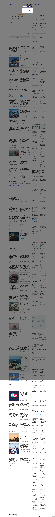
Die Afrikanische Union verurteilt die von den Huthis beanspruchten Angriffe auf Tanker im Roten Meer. (13, 458)
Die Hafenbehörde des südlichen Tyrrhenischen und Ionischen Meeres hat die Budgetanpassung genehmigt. (35, 382)
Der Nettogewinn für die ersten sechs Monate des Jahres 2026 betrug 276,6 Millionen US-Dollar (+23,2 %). (35, 41)
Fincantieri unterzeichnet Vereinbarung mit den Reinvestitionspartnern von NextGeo (43, 420)
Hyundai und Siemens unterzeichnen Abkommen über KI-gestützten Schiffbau (24, 446)
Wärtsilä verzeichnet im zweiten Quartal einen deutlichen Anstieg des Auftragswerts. (43, 496)
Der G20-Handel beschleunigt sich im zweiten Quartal (13, 70)
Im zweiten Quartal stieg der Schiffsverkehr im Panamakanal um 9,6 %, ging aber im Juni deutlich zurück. (25, 276)
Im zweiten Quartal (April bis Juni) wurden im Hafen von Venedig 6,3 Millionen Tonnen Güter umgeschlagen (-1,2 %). (35, 227)
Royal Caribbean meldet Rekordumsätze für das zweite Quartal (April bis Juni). (14, 405)
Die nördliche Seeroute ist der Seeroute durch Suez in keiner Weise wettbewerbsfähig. (14, 267)
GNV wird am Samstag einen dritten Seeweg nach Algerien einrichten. (35, 262)
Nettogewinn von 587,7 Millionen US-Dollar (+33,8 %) (35, 136)
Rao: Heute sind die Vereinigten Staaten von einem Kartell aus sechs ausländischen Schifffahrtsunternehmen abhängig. (25, 400)
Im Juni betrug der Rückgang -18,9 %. (13, 211)
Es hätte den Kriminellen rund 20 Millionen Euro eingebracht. (42, 85)
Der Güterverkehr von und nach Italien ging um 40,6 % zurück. (35, 194)
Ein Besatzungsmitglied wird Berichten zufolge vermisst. (34, 278)
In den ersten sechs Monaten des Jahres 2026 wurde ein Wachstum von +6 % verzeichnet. (25, 55)
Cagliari (33, 320)
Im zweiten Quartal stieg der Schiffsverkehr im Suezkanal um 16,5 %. (25, 325)
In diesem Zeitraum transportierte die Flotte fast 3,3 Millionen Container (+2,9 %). (13, 321)
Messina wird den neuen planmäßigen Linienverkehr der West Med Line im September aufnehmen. (43, 47)
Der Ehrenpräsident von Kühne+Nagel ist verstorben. (43, 72)
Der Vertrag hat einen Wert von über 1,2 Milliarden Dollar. (35, 510)
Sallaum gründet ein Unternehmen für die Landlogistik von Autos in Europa (35, 116)
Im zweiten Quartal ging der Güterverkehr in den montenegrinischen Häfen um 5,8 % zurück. (35, 190)
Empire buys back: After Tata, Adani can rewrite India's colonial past (42, 349)
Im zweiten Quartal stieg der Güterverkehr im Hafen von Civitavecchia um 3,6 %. (14, 160)
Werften (39, 326)
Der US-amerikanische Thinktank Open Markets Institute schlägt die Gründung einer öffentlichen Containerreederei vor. (25, 395)
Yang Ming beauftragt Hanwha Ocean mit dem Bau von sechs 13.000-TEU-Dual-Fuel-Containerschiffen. (35, 505)
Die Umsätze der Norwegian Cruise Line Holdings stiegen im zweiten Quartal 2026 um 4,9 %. (25, 375)
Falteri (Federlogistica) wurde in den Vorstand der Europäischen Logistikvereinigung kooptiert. (43, 472)
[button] (20, 34)
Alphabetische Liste (43, 127)
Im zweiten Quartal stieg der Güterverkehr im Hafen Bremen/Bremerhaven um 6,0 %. (18, 121)
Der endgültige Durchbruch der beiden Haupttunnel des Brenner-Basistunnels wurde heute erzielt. (43, 401)
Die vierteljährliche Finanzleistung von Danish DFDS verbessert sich (35, 152)
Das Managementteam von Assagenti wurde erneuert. (43, 448)
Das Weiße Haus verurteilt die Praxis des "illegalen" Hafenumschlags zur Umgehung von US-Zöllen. (24, 92)
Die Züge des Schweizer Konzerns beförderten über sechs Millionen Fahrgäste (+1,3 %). (13, 96)
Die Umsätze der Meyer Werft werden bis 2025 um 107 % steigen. (35, 46)
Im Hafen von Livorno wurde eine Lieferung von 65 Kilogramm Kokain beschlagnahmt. (43, 81)
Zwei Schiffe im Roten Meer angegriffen (25, 296)
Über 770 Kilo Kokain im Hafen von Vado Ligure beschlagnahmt (34, 495)
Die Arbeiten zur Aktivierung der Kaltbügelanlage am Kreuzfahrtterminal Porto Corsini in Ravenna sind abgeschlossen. (43, 208)
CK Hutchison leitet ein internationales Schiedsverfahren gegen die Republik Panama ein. (13, 140)
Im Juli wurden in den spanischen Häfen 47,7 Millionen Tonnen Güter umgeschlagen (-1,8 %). (39, 89)
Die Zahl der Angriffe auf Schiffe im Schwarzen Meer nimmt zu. (43, 504)
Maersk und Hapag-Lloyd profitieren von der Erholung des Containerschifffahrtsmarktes (25, 235)
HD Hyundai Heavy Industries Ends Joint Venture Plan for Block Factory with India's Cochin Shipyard (35, 350)
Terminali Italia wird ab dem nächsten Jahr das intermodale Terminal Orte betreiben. (35, 391)
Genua (38, 317)
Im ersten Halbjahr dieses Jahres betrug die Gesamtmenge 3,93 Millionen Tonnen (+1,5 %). (14, 165)
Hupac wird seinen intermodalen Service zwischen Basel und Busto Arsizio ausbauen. (43, 107)
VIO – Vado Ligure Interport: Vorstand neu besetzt (42, 457)
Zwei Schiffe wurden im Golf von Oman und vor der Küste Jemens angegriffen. (24, 257)
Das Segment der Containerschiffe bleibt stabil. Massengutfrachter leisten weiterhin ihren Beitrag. (43, 267)
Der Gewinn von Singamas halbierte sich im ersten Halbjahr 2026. (34, 24)
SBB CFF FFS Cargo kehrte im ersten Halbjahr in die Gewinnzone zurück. (13, 91)
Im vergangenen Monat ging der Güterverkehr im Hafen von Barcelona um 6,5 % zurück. (13, 179)
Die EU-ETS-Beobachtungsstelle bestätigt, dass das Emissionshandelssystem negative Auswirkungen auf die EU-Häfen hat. (25, 360)
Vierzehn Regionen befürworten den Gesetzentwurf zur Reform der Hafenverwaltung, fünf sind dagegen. (42, 439)
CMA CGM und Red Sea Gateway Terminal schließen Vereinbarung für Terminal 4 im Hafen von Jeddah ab (25, 101)
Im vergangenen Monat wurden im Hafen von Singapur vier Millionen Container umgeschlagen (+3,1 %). (24, 161)
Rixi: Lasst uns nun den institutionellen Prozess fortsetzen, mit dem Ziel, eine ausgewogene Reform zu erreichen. (43, 444)
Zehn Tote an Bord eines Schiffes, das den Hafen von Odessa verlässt (42, 509)
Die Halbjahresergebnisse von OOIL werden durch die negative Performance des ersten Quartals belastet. (13, 82)
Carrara (33, 321)
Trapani (43, 320)
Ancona (33, 317)
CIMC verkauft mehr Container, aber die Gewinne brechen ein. (43, 24)
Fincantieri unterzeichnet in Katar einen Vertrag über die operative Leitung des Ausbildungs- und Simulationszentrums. (43, 485)
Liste (38, 323)
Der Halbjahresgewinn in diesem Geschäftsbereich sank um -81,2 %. (43, 28)
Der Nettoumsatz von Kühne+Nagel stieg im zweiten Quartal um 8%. (35, 448)
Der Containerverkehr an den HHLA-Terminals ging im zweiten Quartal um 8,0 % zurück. (43, 153)
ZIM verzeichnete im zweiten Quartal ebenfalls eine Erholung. (25, 151)
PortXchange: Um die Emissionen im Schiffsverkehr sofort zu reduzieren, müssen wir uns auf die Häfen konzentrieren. (14, 414)
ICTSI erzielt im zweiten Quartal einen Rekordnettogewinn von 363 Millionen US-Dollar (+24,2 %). (35, 293)
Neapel (39, 320)
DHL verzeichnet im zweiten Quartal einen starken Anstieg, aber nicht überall (43, 244)
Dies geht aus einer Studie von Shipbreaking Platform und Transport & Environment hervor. (13, 55)
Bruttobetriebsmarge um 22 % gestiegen (25, 319)
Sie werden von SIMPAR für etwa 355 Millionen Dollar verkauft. (43, 434)
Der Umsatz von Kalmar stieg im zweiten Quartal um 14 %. (35, 464)
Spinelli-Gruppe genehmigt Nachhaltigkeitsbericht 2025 (35, 301)
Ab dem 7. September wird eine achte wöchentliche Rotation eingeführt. (43, 111)
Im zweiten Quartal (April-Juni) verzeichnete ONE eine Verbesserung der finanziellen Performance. (14, 315)
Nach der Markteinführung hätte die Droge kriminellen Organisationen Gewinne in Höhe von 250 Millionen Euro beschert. (35, 500)
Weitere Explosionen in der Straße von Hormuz (24, 286)
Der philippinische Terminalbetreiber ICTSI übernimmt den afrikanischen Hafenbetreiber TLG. (18, 41)
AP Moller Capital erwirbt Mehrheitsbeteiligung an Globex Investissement (13, 170)
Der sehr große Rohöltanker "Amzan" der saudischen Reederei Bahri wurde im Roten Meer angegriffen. (14, 107)
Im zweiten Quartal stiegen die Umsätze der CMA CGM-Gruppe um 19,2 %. (24, 405)
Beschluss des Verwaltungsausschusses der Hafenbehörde (35, 433)
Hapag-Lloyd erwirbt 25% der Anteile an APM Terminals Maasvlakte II (25, 140)
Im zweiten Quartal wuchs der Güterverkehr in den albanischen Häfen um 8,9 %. (25, 386)
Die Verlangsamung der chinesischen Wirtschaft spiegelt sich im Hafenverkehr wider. (25, 112)
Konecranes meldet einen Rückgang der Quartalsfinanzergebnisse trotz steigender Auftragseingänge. (35, 438)
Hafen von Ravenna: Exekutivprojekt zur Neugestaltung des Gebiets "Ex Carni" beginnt (43, 97)
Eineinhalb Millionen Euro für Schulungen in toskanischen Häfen (43, 381)
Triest (43, 321)
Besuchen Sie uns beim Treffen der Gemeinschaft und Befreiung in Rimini (35, 97)
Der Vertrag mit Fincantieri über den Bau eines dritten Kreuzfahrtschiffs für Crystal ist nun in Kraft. (13, 288)
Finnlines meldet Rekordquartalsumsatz (43, 301)
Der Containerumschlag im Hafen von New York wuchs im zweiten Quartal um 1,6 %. (35, 282)
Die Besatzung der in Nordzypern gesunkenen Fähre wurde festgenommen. (43, 15)
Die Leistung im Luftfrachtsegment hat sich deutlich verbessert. (35, 452)
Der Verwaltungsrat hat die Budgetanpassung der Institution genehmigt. (35, 375)
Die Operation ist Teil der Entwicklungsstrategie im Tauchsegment (42, 425)
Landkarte (43, 323)
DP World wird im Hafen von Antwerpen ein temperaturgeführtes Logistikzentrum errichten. (43, 255)
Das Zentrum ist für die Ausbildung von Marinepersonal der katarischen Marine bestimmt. (42, 490)
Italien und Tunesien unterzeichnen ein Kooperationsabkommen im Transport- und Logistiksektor (43, 391)
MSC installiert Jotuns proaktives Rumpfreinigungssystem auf (35, 180)
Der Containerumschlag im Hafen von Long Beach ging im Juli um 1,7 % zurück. (35, 142)
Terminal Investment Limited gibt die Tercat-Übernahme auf (35, 207)
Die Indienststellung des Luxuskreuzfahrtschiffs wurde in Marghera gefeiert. (35, 64)
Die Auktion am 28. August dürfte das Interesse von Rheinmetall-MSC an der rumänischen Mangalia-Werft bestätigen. (25, 268)
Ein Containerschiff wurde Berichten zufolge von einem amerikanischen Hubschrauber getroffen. (24, 262)
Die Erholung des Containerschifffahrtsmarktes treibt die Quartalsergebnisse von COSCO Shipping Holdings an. (25, 60)
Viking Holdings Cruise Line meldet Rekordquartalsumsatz (35, 131)
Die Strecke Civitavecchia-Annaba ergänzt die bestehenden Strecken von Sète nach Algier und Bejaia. (35, 267)
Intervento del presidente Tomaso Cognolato (38, 359)
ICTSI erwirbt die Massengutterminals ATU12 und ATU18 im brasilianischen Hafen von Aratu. (43, 430)
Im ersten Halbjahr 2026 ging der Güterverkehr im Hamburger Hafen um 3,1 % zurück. (25, 216)
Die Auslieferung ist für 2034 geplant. (13, 292)
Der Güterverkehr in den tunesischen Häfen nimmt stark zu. (25, 198)
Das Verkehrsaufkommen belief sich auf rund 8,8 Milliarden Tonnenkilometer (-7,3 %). (25, 352)
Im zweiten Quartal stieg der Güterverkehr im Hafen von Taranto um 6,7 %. (43, 117)
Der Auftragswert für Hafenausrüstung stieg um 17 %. (35, 443)
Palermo (39, 321)
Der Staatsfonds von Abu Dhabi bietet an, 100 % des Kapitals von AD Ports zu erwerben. (25, 179)
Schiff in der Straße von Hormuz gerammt (25, 169)
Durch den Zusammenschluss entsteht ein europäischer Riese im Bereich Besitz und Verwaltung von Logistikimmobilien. (25, 309)
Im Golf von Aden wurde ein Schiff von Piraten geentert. (24, 127)
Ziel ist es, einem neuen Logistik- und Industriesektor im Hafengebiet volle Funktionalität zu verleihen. (43, 102)
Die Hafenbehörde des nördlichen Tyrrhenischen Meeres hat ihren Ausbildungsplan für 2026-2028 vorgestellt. (43, 385)
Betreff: (12, 22)
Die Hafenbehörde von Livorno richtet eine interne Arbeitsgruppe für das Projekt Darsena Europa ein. (38, 172)
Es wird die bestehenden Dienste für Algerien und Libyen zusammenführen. (43, 51)
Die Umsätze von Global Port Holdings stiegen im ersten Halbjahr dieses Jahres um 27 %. (25, 315)
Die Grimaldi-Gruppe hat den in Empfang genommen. (43, 189)
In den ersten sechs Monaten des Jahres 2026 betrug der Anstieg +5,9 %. (17, 123)
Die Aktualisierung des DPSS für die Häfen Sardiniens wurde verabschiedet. (35, 429)
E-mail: (12, 21)
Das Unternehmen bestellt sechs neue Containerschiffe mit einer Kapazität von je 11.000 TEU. (43, 184)
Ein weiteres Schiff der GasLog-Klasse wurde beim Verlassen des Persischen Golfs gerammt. (42, 293)
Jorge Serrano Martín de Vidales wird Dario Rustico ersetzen (43, 167)
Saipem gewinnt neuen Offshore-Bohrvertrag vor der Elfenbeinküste (43, 464)
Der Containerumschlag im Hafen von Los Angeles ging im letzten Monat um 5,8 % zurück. (43, 132)
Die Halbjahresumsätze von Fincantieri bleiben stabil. (13, 385)
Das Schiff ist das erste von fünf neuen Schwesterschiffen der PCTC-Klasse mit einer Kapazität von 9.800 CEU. (43, 193)
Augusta (33, 318)
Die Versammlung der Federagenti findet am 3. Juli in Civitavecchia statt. (42, 333)
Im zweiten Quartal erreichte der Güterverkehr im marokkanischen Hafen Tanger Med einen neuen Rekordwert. (24, 50)
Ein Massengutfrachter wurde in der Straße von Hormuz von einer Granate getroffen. (35, 273)
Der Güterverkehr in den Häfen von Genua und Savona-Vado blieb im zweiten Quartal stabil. (13, 246)
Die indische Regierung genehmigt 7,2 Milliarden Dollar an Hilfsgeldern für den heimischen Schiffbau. (25, 426)
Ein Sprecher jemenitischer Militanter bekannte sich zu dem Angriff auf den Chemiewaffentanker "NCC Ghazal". (35, 406)
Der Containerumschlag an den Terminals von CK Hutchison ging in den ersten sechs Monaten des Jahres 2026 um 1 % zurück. (14, 217)
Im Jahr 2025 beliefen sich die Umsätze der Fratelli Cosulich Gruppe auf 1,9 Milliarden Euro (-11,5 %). (35, 199)
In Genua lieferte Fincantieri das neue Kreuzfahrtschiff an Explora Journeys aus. (25, 458)
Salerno (43, 318)
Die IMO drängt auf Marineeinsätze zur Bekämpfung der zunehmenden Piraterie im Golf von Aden (13, 101)
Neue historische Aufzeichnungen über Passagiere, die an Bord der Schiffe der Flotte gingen (24, 380)
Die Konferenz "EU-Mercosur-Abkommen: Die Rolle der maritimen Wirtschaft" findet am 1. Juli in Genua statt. (35, 334)
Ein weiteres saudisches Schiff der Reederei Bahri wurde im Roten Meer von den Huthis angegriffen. (35, 401)
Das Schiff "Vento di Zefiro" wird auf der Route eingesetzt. (43, 68)
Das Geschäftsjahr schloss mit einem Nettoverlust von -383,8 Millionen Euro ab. (35, 50)
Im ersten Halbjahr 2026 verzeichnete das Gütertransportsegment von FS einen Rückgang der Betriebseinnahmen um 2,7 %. (25, 347)
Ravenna (44, 317)
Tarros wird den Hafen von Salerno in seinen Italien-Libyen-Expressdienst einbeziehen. (43, 64)
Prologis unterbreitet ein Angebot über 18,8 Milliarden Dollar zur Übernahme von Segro (25, 305)
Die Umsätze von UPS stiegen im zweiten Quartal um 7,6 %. (35, 411)
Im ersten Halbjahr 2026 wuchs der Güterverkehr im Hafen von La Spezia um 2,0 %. (14, 199)
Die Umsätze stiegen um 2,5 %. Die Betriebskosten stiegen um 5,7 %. (43, 157)
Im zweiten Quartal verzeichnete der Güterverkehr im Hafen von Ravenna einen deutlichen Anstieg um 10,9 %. (43, 227)
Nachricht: (12, 23)
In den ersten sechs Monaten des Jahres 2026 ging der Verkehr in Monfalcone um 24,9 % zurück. (25, 420)
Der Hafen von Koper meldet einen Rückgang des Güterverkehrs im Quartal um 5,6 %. (13, 207)
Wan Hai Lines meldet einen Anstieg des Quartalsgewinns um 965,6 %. (43, 179)
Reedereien (33, 326)
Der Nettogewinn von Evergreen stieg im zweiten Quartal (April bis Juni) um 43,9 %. (25, 227)
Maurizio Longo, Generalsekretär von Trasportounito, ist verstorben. (43, 198)
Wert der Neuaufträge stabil (35, 467)
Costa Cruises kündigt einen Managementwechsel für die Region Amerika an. (43, 163)
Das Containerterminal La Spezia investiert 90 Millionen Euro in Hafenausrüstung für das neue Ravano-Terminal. (25, 73)
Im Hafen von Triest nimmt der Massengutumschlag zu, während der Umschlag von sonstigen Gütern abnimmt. (24, 415)
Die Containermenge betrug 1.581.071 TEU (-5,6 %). (38, 93)
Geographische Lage (43, 128)
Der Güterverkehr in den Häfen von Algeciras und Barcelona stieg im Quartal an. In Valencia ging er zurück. (35, 420)
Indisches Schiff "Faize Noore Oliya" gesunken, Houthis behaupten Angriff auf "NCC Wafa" (25, 299)
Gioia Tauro (39, 318)
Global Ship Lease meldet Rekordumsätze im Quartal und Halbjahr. (34, 255)
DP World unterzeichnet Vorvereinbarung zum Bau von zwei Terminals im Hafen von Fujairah (35, 458)
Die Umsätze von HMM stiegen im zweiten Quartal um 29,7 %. (13, 226)
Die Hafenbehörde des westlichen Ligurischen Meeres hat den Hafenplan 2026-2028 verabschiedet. (43, 371)
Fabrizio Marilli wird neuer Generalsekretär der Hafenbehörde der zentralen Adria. (35, 371)
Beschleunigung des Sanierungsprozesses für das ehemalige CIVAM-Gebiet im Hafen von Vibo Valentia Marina (35, 216)
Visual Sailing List (35, 126)
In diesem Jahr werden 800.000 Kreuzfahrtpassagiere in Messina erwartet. (43, 272)
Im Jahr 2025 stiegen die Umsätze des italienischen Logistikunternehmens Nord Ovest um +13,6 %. (43, 411)
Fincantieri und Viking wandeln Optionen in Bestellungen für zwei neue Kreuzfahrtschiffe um (14, 128)
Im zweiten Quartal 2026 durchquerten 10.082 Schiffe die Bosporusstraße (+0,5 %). (13, 334)
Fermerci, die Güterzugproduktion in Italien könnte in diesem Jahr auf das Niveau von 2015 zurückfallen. (13, 426)
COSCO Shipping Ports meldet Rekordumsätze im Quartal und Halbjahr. (34, 37)
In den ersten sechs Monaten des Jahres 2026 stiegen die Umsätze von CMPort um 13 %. (43, 37)
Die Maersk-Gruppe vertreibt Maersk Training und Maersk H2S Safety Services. (43, 215)
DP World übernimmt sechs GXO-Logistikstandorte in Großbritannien (35, 243)
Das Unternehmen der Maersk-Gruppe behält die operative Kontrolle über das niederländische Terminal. (25, 144)
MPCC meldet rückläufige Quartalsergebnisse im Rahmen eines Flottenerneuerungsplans (35, 73)
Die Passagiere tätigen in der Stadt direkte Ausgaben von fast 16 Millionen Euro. (43, 276)
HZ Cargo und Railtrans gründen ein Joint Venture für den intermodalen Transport (43, 282)
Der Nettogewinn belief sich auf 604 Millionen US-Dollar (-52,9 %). (35, 415)
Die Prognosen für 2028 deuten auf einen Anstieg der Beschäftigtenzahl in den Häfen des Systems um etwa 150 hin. (43, 376)
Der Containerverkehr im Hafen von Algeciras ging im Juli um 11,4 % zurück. (35, 107)
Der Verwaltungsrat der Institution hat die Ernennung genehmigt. (34, 20)
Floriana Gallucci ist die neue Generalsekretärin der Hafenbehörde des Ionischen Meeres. (35, 16)
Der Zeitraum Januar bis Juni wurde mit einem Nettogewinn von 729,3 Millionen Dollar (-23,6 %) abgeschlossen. (13, 86)
